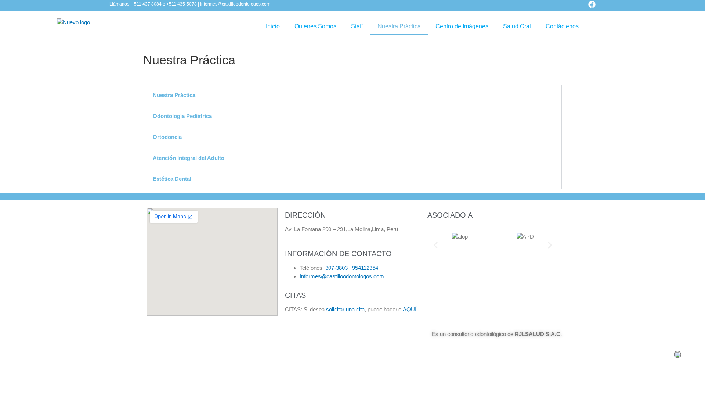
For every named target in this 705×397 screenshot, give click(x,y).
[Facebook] (592, 4)
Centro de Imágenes (461, 26)
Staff (357, 26)
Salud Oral (517, 26)
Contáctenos (562, 26)
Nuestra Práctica (399, 26)
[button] (435, 245)
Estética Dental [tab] (172, 179)
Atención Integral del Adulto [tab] (188, 158)
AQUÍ (409, 309)
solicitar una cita (345, 309)
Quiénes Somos (315, 26)
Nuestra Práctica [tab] (174, 95)
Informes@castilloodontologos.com (342, 276)
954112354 (365, 268)
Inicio (273, 26)
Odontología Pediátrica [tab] (182, 116)
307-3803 (336, 268)
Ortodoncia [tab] (167, 137)
